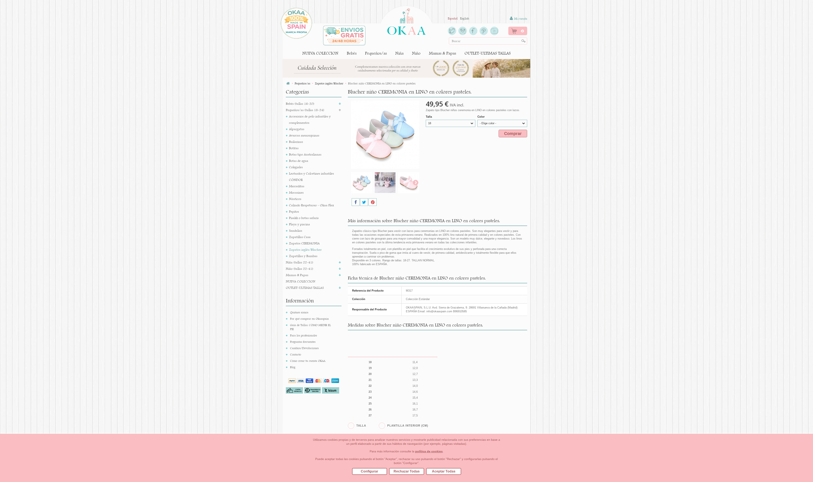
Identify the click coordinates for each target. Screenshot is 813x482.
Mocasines (296, 192)
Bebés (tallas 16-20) (300, 104)
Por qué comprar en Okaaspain (309, 318)
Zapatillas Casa (300, 237)
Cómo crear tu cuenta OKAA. (308, 360)
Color (481, 116)
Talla (429, 116)
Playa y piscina (299, 224)
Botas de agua (298, 161)
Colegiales (296, 167)
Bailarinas (296, 142)
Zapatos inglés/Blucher (305, 250)
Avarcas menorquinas (304, 135)
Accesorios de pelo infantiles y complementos (310, 119)
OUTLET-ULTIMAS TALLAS (488, 53)
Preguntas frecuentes (302, 341)
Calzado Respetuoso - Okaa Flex (311, 205)
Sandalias (295, 231)
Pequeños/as (376, 53)
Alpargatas (296, 129)
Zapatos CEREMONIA (304, 243)
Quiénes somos (299, 312)
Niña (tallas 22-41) (299, 262)
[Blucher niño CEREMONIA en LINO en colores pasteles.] (361, 182)
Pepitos (294, 211)
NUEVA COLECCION (320, 53)
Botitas (294, 148)
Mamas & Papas (442, 53)
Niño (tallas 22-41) (299, 269)
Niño (416, 53)
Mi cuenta (520, 19)
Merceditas (296, 186)
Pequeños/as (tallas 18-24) (305, 110)
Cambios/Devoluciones (304, 348)
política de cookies (429, 451)
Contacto (295, 354)
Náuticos (295, 199)
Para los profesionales (303, 335)
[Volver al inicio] (288, 83)
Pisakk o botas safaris (304, 218)
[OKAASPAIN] (406, 20)
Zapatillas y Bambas (303, 256)
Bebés (352, 53)
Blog (292, 367)
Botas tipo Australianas (305, 154)
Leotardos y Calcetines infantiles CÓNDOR (311, 176)
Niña (399, 53)
